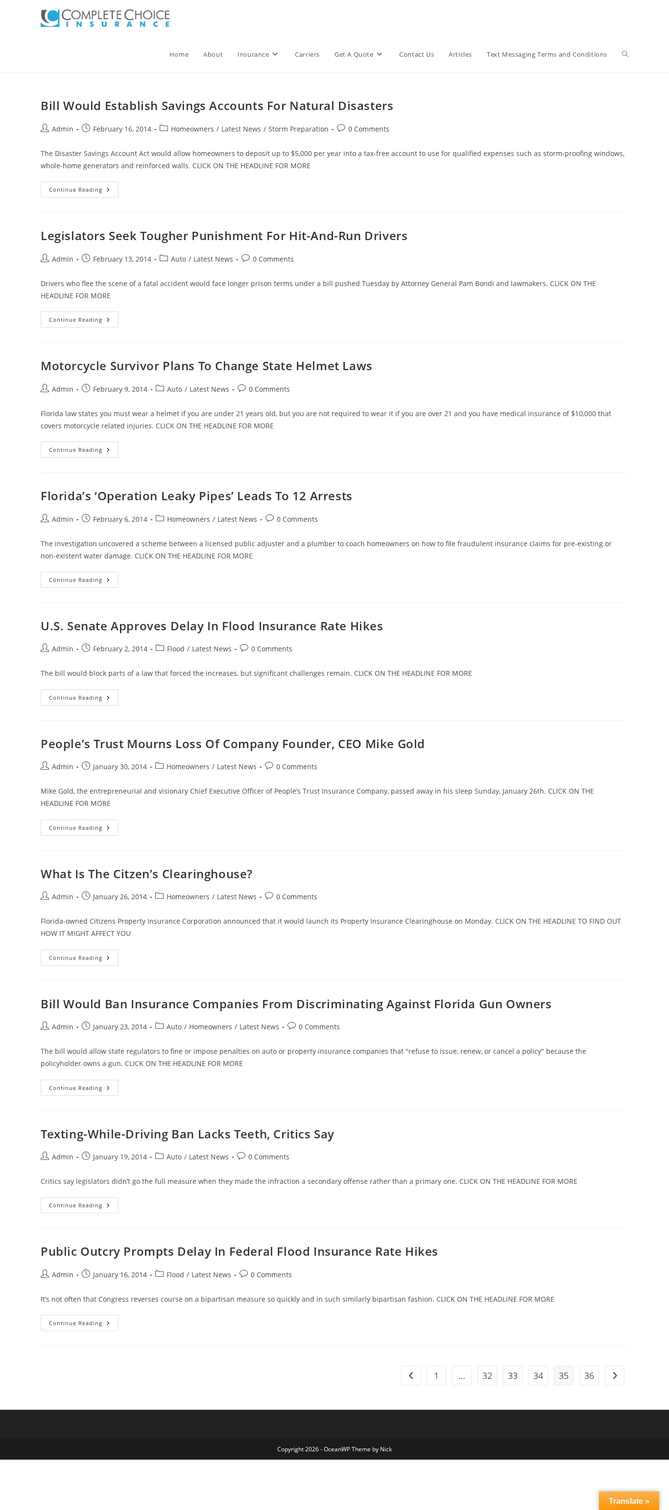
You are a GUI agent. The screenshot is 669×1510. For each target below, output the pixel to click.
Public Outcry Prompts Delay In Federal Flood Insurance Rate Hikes (239, 1251)
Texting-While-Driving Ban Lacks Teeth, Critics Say (187, 1134)
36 (589, 1375)
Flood (176, 648)
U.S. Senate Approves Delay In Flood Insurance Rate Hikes (212, 626)
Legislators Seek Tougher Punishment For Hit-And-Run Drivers (224, 235)
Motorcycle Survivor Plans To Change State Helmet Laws (207, 365)
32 (487, 1375)
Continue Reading (84, 191)
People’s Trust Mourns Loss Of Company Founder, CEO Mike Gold (233, 743)
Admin (62, 128)
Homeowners (192, 128)
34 (538, 1375)
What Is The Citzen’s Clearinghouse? (147, 874)
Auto (178, 259)
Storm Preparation (298, 128)
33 (513, 1375)
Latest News (241, 128)
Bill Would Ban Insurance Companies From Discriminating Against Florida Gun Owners (296, 1004)
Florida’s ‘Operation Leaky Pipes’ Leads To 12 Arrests (197, 496)
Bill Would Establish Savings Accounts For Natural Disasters (217, 105)
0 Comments (368, 128)
